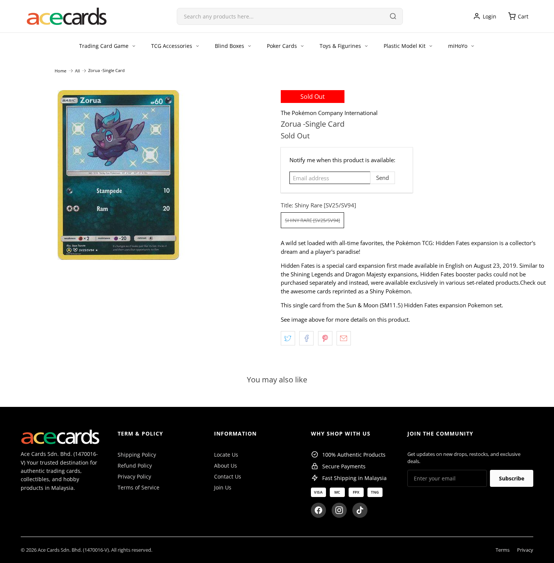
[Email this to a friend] (344, 338)
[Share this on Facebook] (306, 338)
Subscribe (511, 478)
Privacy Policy (134, 476)
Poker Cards (282, 45)
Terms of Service (138, 487)
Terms (503, 549)
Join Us (222, 487)
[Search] (393, 16)
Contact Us (227, 476)
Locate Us (226, 454)
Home (60, 71)
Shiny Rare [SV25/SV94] (312, 220)
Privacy (525, 549)
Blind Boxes (229, 45)
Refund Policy (135, 465)
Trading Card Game (104, 45)
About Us (225, 465)
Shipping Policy (137, 454)
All (77, 71)
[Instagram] (339, 510)
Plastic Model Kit (404, 45)
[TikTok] (359, 510)
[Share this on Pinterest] (325, 338)
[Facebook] (318, 510)
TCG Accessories (171, 45)
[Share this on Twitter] (288, 338)
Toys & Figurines (340, 45)
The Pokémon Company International (329, 113)
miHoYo (457, 45)
